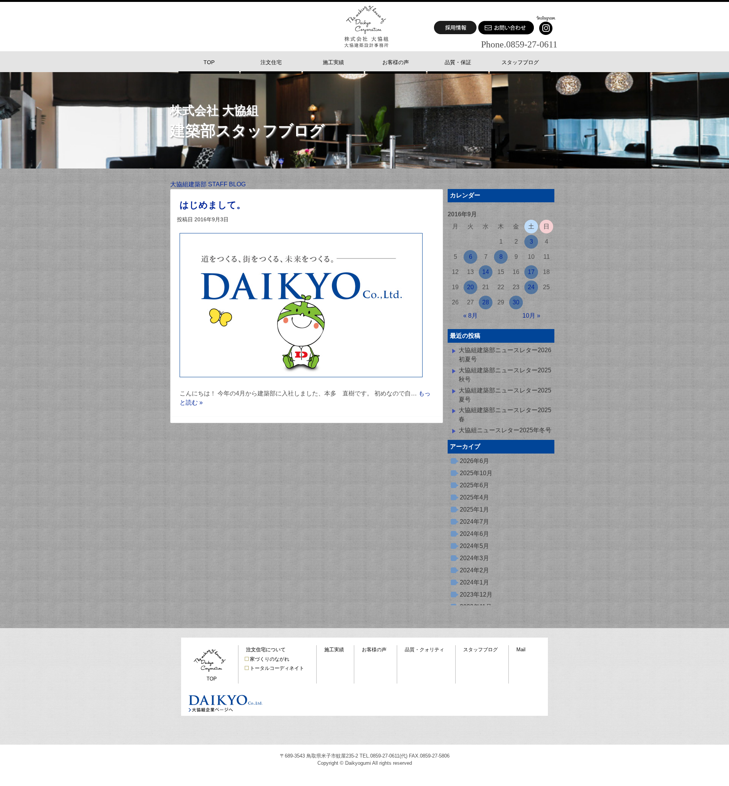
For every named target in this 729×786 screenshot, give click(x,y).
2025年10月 (476, 473)
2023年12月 (476, 594)
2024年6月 (474, 534)
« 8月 (470, 315)
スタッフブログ (480, 649)
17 (531, 272)
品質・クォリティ (424, 649)
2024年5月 (474, 546)
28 (485, 302)
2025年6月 (474, 485)
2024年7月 (474, 521)
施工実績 (334, 649)
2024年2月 (474, 570)
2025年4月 (474, 497)
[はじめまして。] (301, 384)
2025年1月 (474, 509)
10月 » (531, 315)
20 (470, 287)
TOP (212, 679)
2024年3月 (474, 558)
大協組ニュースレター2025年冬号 (505, 430)
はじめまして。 (213, 205)
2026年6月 (474, 461)
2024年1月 (474, 582)
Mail (520, 649)
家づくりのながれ (269, 659)
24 (531, 287)
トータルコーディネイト (277, 668)
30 (516, 302)
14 (485, 272)
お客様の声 (374, 649)
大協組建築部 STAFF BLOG (208, 184)
